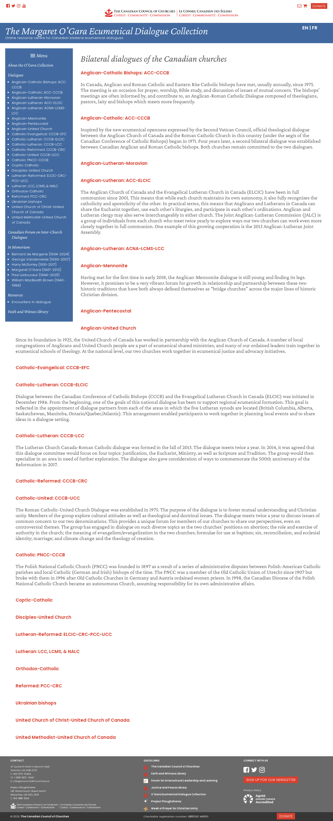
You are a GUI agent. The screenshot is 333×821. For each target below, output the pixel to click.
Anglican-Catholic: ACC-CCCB (37, 92)
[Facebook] (8, 5)
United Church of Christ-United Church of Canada (38, 209)
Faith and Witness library (28, 311)
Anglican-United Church (32, 128)
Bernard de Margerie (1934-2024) (40, 254)
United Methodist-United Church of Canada (66, 737)
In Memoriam (19, 247)
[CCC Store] (305, 5)
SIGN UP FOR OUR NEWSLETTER (271, 780)
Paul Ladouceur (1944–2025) (36, 274)
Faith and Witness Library (168, 773)
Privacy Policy (252, 790)
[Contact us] (299, 5)
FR (314, 27)
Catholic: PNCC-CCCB (30, 160)
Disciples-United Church (32, 170)
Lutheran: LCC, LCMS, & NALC (35, 186)
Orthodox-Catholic (27, 191)
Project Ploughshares (166, 801)
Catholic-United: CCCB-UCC (35, 154)
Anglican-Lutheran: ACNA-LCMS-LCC (122, 248)
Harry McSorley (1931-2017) (34, 264)
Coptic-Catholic (25, 165)
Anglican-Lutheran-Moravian (36, 97)
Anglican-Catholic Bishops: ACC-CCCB (125, 73)
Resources (15, 294)
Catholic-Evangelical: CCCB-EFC (39, 134)
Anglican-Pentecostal (30, 123)
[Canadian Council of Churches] (171, 12)
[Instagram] (19, 5)
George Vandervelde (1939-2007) (41, 259)
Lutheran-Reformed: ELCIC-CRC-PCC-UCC (64, 634)
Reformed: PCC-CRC (29, 196)
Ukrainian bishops (27, 201)
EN (305, 27)
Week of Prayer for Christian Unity (174, 808)
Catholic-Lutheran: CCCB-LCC (37, 144)
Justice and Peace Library (169, 787)
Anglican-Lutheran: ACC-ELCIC (37, 102)
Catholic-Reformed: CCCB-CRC (38, 149)
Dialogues (15, 75)
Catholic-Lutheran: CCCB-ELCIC (38, 139)
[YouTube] (24, 5)
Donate (318, 6)
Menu (42, 55)
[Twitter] (13, 5)
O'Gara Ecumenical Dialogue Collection (178, 794)
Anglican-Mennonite (29, 118)
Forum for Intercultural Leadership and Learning (184, 780)
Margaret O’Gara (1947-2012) (36, 269)
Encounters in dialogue (31, 301)
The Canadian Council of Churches (175, 766)
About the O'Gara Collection (30, 65)
